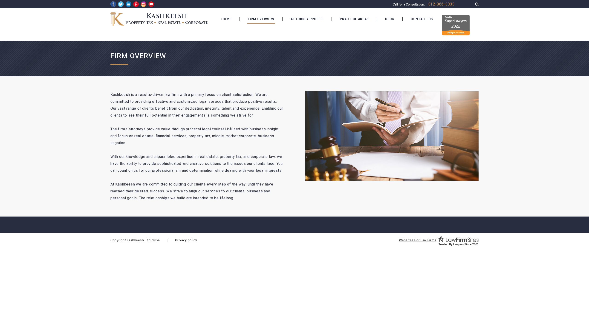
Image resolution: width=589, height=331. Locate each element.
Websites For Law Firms (417, 240)
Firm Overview (261, 19)
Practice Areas (354, 19)
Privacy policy (186, 240)
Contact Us (422, 19)
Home (226, 19)
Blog (389, 19)
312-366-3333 (441, 4)
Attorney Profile (307, 19)
